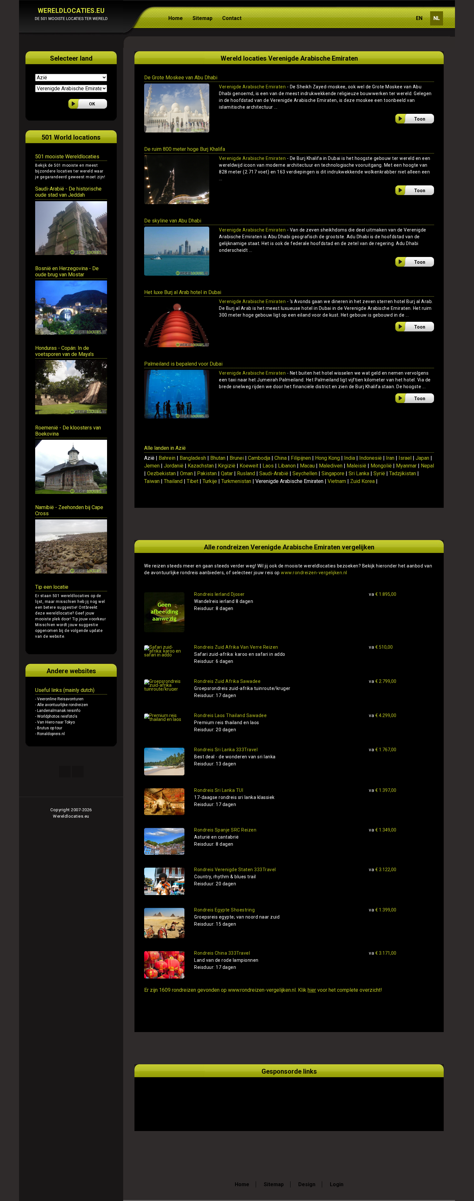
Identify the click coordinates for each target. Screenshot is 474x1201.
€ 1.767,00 (382, 749)
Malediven (330, 466)
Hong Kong (327, 458)
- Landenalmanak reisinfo (57, 710)
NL (436, 18)
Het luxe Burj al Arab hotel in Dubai (182, 292)
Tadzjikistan (402, 473)
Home (175, 18)
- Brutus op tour (48, 728)
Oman (186, 473)
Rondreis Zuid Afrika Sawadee (227, 681)
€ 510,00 (381, 647)
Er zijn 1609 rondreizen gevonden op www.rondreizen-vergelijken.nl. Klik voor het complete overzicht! (263, 990)
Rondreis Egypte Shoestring (224, 909)
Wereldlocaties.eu (71, 816)
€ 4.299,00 (382, 715)
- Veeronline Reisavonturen (59, 699)
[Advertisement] (219, 1096)
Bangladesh (193, 458)
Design (306, 1184)
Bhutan (217, 458)
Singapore (332, 473)
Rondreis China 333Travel (222, 953)
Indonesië (370, 458)
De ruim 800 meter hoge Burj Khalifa (184, 149)
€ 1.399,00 (382, 909)
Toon (419, 119)
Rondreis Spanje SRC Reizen (225, 829)
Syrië (379, 473)
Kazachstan (201, 466)
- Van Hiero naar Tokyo (55, 722)
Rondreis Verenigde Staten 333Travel (235, 869)
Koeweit (249, 466)
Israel (405, 458)
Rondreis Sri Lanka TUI (218, 790)
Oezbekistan (161, 473)
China (280, 458)
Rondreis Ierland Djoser (219, 594)
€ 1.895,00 (382, 594)
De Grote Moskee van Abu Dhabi (180, 77)
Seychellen (304, 473)
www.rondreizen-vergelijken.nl (314, 572)
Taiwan (152, 481)
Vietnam (337, 481)
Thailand (173, 481)
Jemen (152, 466)
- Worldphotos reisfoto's (56, 716)
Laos (268, 466)
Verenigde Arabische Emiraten (252, 86)
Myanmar (406, 466)
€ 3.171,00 (382, 953)
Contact (232, 18)
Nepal (427, 466)
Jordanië (173, 466)
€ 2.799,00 (382, 681)
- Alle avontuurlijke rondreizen (61, 705)
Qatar (227, 473)
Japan (422, 458)
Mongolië (381, 466)
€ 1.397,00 (382, 790)
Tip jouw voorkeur (89, 619)
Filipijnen (301, 458)
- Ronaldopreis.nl (50, 734)
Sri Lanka (359, 473)
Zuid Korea (362, 481)
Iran (390, 458)
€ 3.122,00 (382, 869)
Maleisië (356, 466)
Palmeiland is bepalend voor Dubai (183, 364)
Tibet (192, 481)
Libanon (287, 466)
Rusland (246, 473)
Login (336, 1184)
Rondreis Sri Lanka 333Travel (226, 749)
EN (419, 18)
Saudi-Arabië (273, 473)
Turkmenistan (236, 481)
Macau (307, 466)
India (349, 458)
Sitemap (202, 18)
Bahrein (167, 458)
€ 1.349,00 (382, 829)
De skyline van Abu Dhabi (172, 221)
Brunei (237, 458)
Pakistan (207, 473)
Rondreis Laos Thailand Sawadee (230, 715)
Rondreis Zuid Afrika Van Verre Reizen (236, 647)
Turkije (209, 481)
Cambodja (259, 458)
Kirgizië (226, 466)
